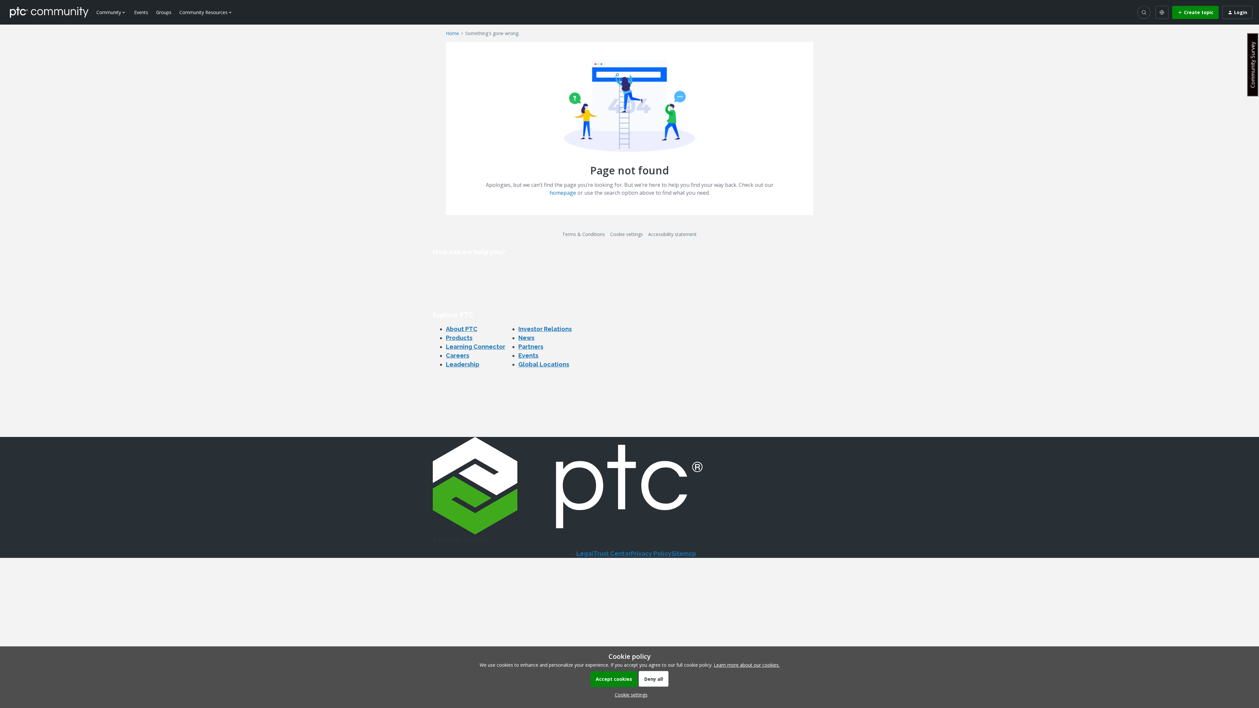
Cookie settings (626, 234)
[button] (1195, 12)
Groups (163, 12)
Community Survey (1252, 65)
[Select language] (1162, 12)
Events (141, 12)
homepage (563, 192)
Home (452, 33)
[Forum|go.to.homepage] (49, 12)
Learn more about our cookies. (747, 665)
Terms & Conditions (583, 234)
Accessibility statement (672, 234)
